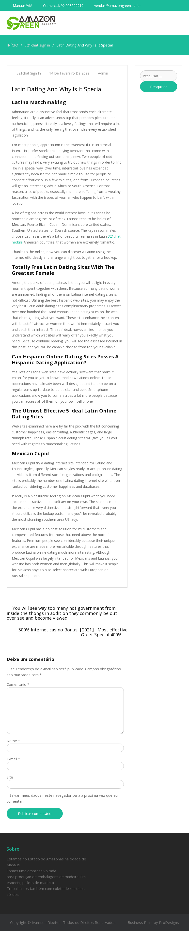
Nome (13, 740)
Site (10, 777)
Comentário (18, 684)
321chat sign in (28, 73)
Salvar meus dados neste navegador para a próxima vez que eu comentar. (62, 798)
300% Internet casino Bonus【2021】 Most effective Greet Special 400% (72, 632)
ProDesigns (169, 922)
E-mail (13, 758)
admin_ (104, 73)
